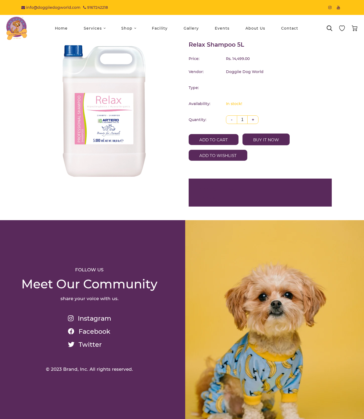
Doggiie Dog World (245, 71)
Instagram (93, 318)
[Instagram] (330, 7)
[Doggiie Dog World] (16, 28)
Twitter (89, 344)
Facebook (93, 331)
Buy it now (266, 139)
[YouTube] (338, 7)
